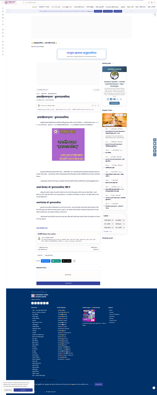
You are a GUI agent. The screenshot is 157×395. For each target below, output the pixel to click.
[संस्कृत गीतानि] (115, 180)
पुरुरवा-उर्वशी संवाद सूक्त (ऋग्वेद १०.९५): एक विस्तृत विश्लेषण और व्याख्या (115, 190)
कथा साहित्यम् (35, 314)
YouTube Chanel (108, 11)
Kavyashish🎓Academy (64, 359)
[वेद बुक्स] (113, 195)
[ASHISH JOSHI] (48, 105)
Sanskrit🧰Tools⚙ (62, 318)
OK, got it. (23, 390)
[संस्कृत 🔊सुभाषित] (100, 7)
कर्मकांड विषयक (35, 318)
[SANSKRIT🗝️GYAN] (44, 7)
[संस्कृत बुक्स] (120, 141)
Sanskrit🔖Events (62, 326)
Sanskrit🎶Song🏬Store (64, 349)
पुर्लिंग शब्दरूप (35, 343)
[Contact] (2, 45)
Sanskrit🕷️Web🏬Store (64, 347)
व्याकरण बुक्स (35, 355)
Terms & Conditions (114, 314)
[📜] (2, 54)
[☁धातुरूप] (123, 7)
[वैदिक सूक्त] (120, 165)
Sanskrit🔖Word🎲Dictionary (65, 353)
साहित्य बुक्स (35, 369)
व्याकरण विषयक (35, 357)
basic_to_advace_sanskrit (39, 312)
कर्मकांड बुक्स (35, 316)
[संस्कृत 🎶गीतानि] (151, 7)
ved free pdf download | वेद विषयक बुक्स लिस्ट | (115, 198)
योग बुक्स (34, 347)
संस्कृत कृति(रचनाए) (36, 363)
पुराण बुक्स (34, 338)
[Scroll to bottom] (153, 387)
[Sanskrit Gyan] (10, 2)
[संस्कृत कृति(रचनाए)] (49, 255)
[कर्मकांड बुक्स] (114, 129)
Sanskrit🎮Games (62, 320)
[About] (2, 41)
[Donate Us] (2, 48)
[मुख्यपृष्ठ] (2, 8)
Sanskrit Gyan (40, 391)
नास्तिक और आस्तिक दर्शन (38, 334)
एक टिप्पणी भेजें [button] (68, 283)
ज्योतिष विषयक (35, 326)
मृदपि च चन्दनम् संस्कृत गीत (111, 182)
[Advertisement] (80, 27)
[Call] (121, 99)
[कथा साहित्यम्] (120, 220)
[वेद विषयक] (115, 165)
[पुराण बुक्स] (113, 156)
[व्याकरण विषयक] (114, 171)
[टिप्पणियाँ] (117, 115)
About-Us (90, 11)
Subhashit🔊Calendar (63, 328)
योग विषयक (34, 349)
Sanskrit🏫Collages (63, 340)
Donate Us (112, 322)
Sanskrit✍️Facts (62, 334)
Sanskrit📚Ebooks (62, 316)
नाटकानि (34, 332)
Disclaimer (112, 316)
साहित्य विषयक (35, 371)
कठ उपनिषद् (108, 152)
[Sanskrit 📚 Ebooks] (79, 7)
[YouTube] (114, 99)
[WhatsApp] (118, 99)
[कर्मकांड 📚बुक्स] (90, 7)
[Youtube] (41, 303)
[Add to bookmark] (125, 115)
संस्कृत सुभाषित (35, 367)
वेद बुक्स (34, 351)
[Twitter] (38, 303)
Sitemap (111, 318)
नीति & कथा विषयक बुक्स (37, 336)
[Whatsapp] (44, 303)
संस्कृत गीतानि (35, 365)
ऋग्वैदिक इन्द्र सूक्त (110, 167)
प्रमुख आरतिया (35, 345)
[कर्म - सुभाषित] (109, 223)
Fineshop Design (127, 391)
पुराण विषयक (35, 340)
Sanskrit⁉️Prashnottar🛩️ (64, 332)
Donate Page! (118, 11)
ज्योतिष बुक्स (35, 324)
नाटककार (34, 330)
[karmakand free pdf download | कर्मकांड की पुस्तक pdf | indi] (114, 120)
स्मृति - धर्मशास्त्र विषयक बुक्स (38, 375)
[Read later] (92, 105)
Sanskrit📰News (62, 324)
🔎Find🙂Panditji (62, 314)
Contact (111, 312)
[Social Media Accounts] (2, 51)
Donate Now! (98, 11)
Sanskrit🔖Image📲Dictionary (65, 355)
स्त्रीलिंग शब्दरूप (35, 373)
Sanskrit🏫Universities (64, 343)
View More (114, 103)
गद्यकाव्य (34, 320)
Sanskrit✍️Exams (62, 345)
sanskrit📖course (62, 322)
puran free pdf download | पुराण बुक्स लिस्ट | (115, 160)
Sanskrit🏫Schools (63, 338)
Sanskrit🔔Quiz (62, 330)
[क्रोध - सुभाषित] (120, 227)
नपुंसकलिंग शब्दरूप (36, 328)
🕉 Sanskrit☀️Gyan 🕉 (63, 312)
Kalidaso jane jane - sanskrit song (114, 207)
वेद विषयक (34, 353)
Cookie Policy (113, 320)
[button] (3, 2)
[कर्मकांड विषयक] (121, 129)
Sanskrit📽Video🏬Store (64, 351)
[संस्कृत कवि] (39, 255)
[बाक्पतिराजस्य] (84, 248)
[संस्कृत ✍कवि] (130, 7)
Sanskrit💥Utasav (62, 357)
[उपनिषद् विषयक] (116, 150)
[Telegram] (47, 303)
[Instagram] (108, 99)
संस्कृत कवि (34, 361)
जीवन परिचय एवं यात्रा (37, 322)
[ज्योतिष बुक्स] (114, 141)
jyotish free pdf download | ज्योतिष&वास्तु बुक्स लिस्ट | (114, 145)
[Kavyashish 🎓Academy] (112, 7)
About (110, 310)
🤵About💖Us (61, 310)
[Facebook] (111, 99)
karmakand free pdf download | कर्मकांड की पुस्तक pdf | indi (115, 132)
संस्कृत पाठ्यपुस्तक (36, 359)
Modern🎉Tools (62, 336)
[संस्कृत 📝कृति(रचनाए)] (141, 7)
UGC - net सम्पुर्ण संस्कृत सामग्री (39, 310)
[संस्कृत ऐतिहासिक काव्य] (52, 248)
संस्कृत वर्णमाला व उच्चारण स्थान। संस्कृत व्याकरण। (115, 175)
